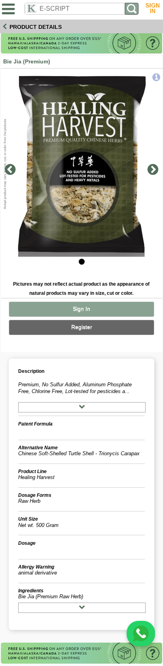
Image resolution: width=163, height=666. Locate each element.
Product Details (35, 27)
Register (81, 327)
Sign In (81, 309)
